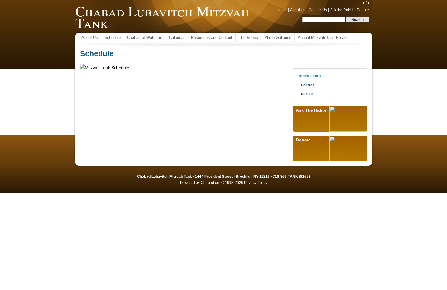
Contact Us (318, 10)
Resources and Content (211, 37)
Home (282, 10)
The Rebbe (248, 37)
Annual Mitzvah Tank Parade (323, 37)
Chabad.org (210, 182)
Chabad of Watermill (145, 37)
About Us (297, 10)
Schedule (112, 37)
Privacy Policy (255, 182)
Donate (363, 10)
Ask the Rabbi (341, 10)
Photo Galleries (277, 37)
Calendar (177, 37)
